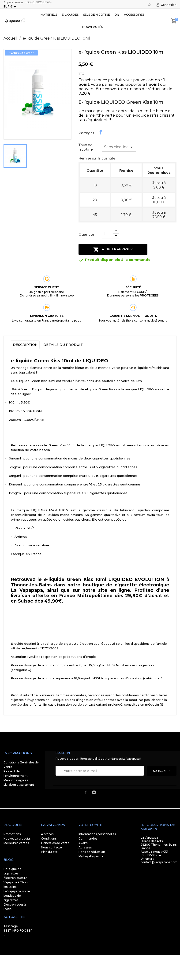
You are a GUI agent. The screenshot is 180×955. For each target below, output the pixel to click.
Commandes (88, 838)
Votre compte (91, 825)
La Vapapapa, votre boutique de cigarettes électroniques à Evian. (17, 900)
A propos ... (48, 834)
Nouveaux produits (17, 838)
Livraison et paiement (19, 784)
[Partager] (100, 132)
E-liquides (70, 14)
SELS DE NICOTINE (96, 14)
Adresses (85, 847)
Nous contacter (52, 847)
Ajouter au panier (113, 249)
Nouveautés (92, 27)
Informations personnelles (97, 834)
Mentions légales (16, 780)
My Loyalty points (91, 856)
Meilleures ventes (16, 843)
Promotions (12, 834)
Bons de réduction (92, 852)
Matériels (49, 14)
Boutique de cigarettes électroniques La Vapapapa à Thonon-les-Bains (18, 877)
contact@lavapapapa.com (159, 862)
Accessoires (134, 14)
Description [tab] (25, 345)
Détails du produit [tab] (63, 345)
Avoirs (83, 843)
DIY (117, 14)
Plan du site (49, 852)
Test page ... (12, 926)
